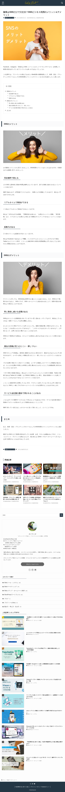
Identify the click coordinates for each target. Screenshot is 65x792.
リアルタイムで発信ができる (16, 96)
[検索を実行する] (61, 515)
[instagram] (32, 570)
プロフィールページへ (32, 564)
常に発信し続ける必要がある (16, 103)
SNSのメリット (11, 91)
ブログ (7, 599)
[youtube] (35, 570)
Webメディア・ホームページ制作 (15, 591)
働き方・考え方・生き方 (12, 606)
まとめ (9, 110)
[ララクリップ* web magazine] (32, 3)
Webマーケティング (9, 17)
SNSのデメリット (12, 101)
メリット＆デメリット (21, 17)
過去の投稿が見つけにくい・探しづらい (19, 105)
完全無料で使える (13, 93)
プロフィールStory (11, 603)
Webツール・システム (12, 583)
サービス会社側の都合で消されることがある (21, 108)
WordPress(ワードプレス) (13, 594)
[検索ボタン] (62, 3)
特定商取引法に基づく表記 (22, 787)
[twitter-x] (30, 570)
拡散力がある (12, 98)
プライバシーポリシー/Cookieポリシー (40, 787)
